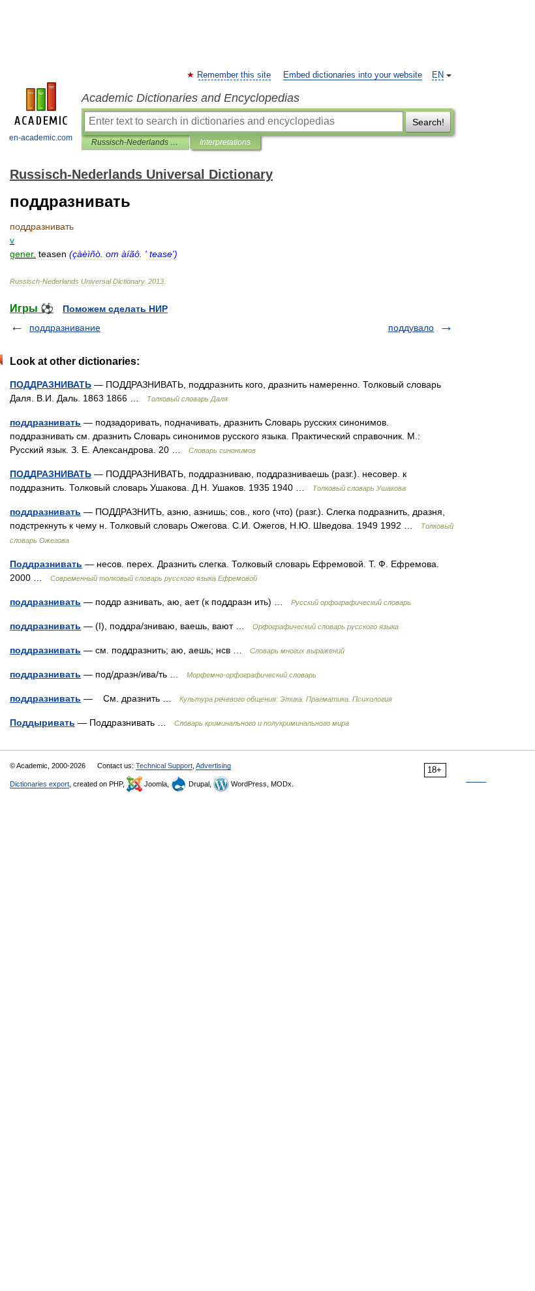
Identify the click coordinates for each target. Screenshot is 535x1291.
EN (438, 75)
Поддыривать (42, 722)
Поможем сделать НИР (115, 308)
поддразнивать (45, 422)
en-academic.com (40, 137)
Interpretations (225, 142)
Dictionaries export (39, 784)
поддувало (411, 327)
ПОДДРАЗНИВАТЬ (50, 384)
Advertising (213, 766)
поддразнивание (64, 327)
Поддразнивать (46, 564)
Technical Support (164, 766)
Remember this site (234, 75)
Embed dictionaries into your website (352, 75)
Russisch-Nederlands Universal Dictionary (135, 142)
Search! (428, 122)
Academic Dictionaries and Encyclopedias (190, 97)
